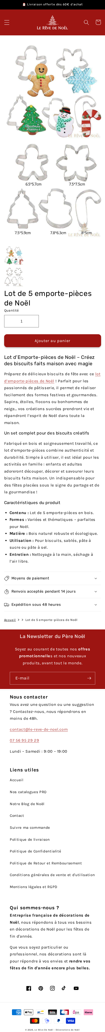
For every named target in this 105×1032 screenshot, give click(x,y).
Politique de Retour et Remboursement (46, 863)
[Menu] (6, 22)
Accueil (10, 620)
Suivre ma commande (30, 827)
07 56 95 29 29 (24, 740)
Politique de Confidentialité (35, 851)
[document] (52, 141)
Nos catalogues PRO (28, 792)
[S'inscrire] (89, 678)
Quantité (11, 310)
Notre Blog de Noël (27, 804)
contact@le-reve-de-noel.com (39, 729)
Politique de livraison (30, 839)
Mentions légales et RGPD (33, 887)
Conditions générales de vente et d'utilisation (52, 875)
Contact (17, 815)
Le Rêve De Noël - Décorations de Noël (57, 1030)
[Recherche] (86, 22)
